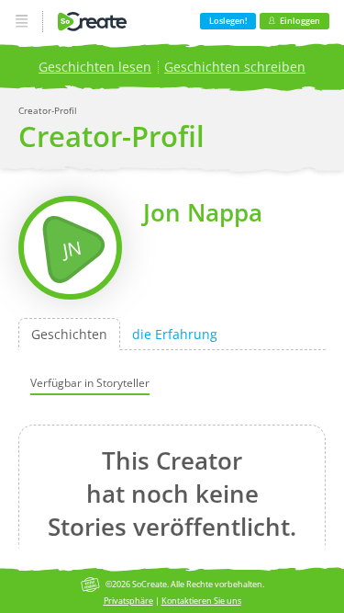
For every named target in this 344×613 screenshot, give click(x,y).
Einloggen (300, 21)
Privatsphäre (128, 601)
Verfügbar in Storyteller (90, 382)
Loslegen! (228, 21)
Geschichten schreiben (234, 66)
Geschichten (69, 334)
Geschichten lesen (95, 66)
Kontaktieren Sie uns (201, 601)
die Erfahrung (174, 334)
